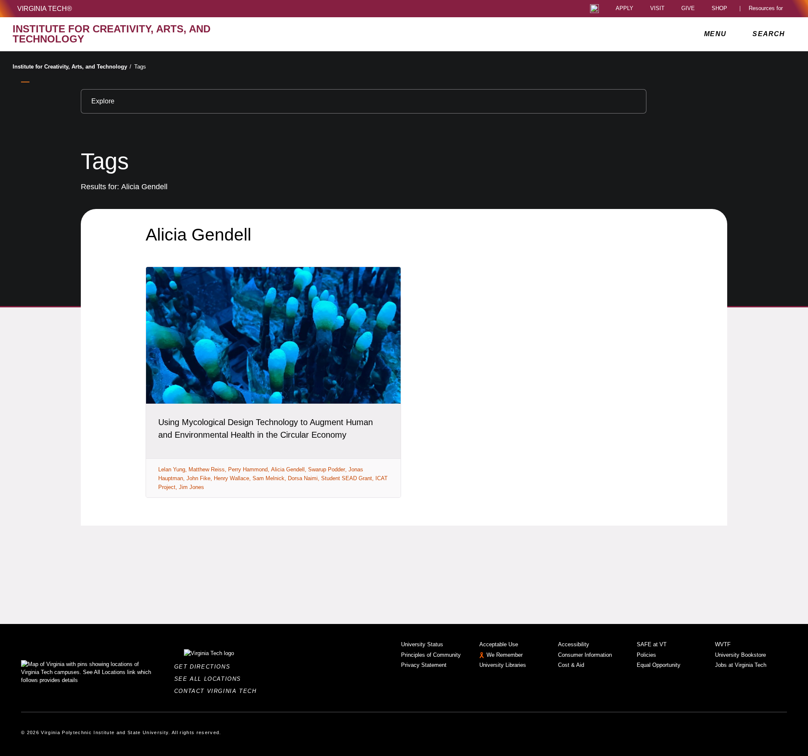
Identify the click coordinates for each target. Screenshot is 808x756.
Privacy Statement (424, 665)
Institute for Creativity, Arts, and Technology (72, 66)
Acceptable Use (498, 644)
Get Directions (204, 666)
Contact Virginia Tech (217, 691)
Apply (624, 8)
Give (688, 8)
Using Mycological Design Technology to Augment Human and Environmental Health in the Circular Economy (265, 428)
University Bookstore (740, 655)
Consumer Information (585, 655)
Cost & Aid (571, 665)
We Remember (504, 655)
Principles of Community (431, 655)
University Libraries (502, 665)
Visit (657, 8)
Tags (140, 66)
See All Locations (210, 679)
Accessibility (573, 644)
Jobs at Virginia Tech (740, 665)
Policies (646, 655)
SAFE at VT (652, 644)
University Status (422, 644)
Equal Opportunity (658, 665)
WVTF (723, 644)
